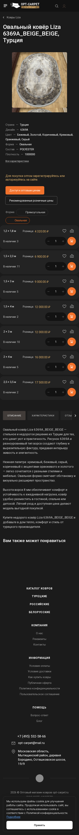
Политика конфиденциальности (39, 688)
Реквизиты (39, 639)
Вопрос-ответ (39, 715)
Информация (39, 658)
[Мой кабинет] (64, 6)
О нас (39, 633)
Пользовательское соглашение (40, 694)
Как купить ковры (39, 677)
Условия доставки (39, 671)
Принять (39, 825)
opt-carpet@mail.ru (31, 743)
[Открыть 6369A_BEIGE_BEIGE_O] (39, 80)
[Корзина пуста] (72, 6)
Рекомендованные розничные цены (31, 200)
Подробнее (13, 816)
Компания (39, 625)
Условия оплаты (39, 666)
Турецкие (39, 596)
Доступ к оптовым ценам (25, 190)
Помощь (39, 707)
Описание (14, 415)
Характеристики (43, 415)
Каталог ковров (39, 588)
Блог (39, 721)
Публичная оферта (39, 683)
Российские (39, 604)
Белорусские (39, 612)
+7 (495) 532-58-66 (31, 736)
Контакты (39, 644)
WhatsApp (40, 778)
